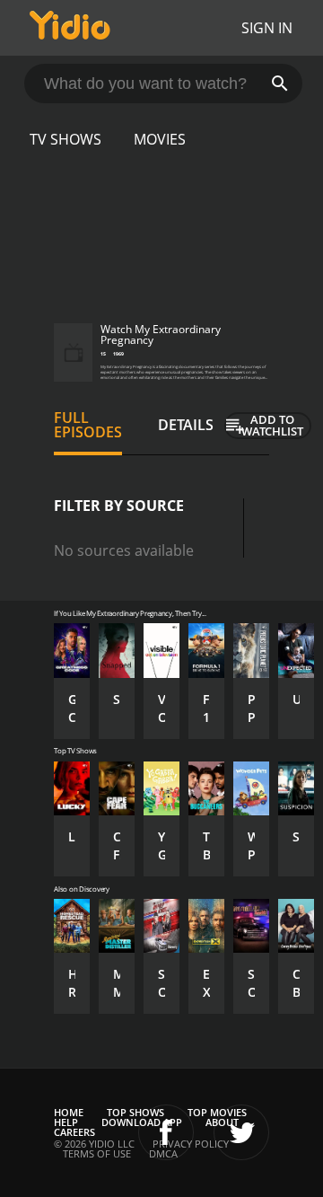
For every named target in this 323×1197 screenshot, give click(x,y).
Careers (74, 1132)
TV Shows (65, 139)
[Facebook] (166, 1132)
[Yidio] (70, 28)
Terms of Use (97, 1153)
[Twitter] (241, 1132)
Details (186, 425)
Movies (160, 139)
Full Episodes (88, 425)
